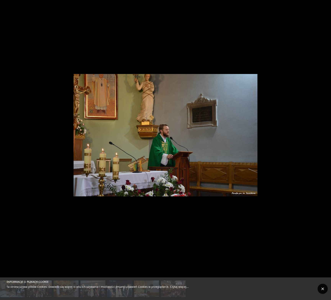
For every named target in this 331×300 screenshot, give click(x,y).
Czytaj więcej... (179, 287)
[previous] (6, 144)
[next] (324, 144)
